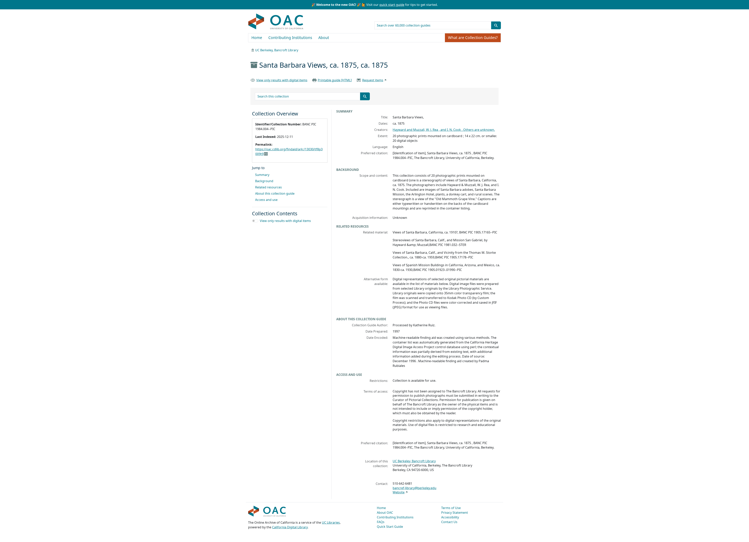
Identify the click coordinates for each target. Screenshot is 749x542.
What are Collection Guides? (473, 37)
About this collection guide (275, 193)
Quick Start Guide (390, 526)
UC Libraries (331, 522)
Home (256, 37)
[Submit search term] (496, 25)
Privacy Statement (454, 512)
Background (264, 181)
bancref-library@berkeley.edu (414, 488)
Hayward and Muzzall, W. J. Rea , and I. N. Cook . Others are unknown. (444, 130)
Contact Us (449, 522)
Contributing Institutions (290, 37)
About (323, 37)
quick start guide (391, 5)
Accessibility (450, 517)
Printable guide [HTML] (335, 80)
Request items (372, 80)
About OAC (385, 512)
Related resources (268, 187)
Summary (262, 175)
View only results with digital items (281, 80)
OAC (276, 21)
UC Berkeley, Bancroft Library (276, 50)
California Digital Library (290, 527)
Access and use (266, 200)
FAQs (380, 522)
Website (399, 492)
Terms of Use (451, 508)
